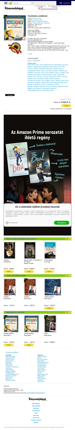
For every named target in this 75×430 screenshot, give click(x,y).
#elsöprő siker (63, 70)
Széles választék (38, 23)
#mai (67, 72)
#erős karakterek (53, 70)
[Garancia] (15, 48)
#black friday (35, 65)
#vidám (55, 74)
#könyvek (56, 67)
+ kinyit (30, 54)
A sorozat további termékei (16, 275)
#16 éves (40, 76)
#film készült (45, 72)
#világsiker (31, 72)
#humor (57, 72)
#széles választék (47, 74)
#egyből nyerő (38, 67)
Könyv (29, 60)
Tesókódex (47, 23)
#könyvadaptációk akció (47, 65)
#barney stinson (32, 76)
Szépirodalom (37, 60)
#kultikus (51, 72)
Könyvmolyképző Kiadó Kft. (40, 21)
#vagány (62, 72)
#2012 (29, 65)
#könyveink (52, 76)
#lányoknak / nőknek (52, 68)
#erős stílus (45, 70)
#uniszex (60, 68)
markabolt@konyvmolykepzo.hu (36, 393)
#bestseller (37, 72)
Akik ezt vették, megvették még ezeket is (21, 239)
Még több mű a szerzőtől (15, 312)
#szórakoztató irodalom (34, 74)
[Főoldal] (10, 3)
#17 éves (62, 67)
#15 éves (30, 68)
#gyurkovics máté (48, 67)
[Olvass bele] (22, 37)
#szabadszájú (31, 70)
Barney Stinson (37, 18)
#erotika (38, 70)
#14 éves (46, 76)
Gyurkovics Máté (37, 20)
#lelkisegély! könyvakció (61, 65)
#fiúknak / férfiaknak (39, 68)
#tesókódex (61, 74)
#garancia (30, 67)
